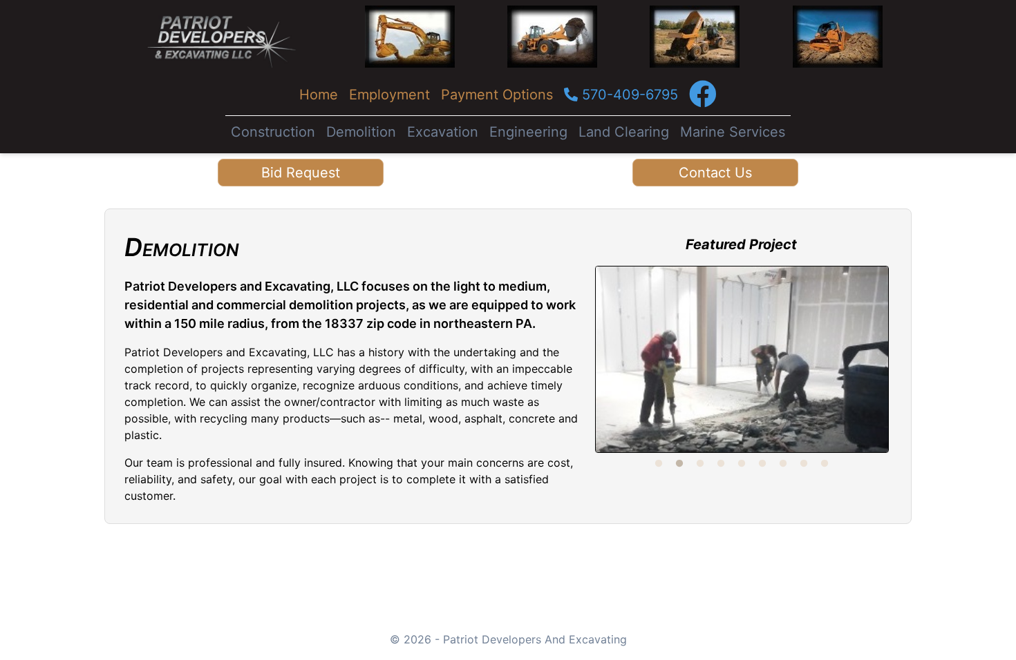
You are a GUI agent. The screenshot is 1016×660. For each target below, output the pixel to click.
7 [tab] (783, 464)
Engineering (528, 132)
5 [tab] (742, 464)
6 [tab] (762, 464)
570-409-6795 (628, 94)
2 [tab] (679, 464)
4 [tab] (721, 464)
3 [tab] (700, 464)
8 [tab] (804, 464)
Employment (389, 94)
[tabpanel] (742, 359)
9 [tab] (824, 464)
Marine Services (732, 132)
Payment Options (497, 94)
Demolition (361, 132)
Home (318, 94)
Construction (273, 132)
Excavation (442, 132)
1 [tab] (659, 464)
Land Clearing (623, 132)
